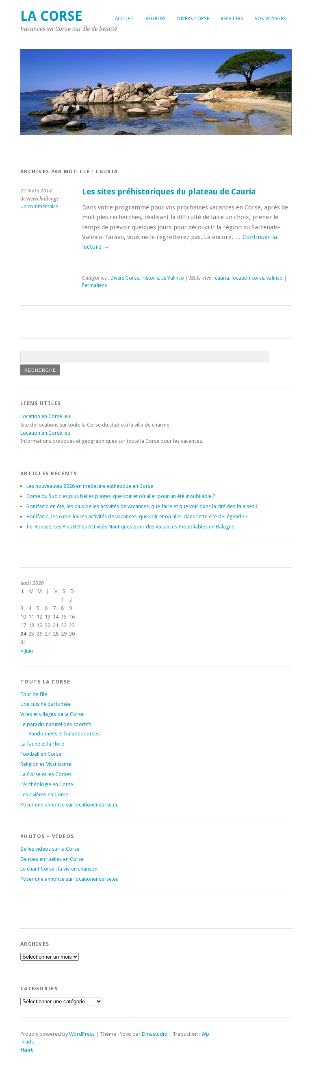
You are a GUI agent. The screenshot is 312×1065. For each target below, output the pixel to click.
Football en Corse (40, 754)
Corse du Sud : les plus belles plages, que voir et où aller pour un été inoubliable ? (120, 496)
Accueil (124, 19)
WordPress (82, 1034)
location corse (248, 278)
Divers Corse (193, 19)
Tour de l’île (33, 694)
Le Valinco (172, 278)
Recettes (232, 19)
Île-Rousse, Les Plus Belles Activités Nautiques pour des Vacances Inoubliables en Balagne (130, 527)
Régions (155, 19)
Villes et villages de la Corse (52, 714)
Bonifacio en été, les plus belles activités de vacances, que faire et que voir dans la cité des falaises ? (142, 506)
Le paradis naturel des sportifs (55, 724)
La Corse (51, 16)
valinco (274, 278)
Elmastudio (154, 1034)
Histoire (150, 278)
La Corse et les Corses (46, 774)
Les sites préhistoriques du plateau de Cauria (169, 191)
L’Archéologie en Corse (46, 784)
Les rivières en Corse (44, 794)
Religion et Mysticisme (45, 764)
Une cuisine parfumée (45, 704)
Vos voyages (270, 19)
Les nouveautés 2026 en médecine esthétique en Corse (89, 486)
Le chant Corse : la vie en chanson (59, 869)
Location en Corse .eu (45, 416)
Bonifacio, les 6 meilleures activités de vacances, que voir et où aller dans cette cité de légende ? (137, 516)
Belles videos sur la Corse (50, 849)
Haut (26, 1050)
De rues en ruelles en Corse (52, 859)
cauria (222, 278)
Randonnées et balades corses (64, 734)
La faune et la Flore (42, 744)
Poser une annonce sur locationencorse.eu (69, 805)
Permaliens (94, 285)
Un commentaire (39, 206)
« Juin (26, 651)
